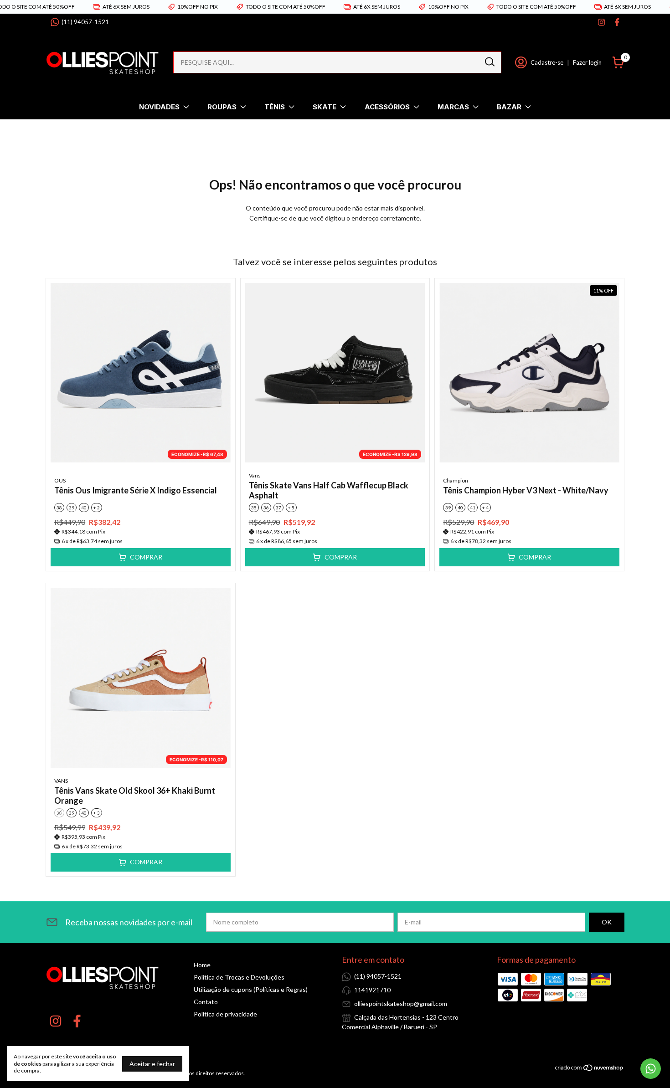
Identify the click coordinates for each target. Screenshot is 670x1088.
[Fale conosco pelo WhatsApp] (650, 1068)
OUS (60, 480)
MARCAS (453, 107)
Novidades (159, 107)
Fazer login (587, 62)
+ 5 (291, 507)
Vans (255, 475)
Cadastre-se (547, 62)
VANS (61, 780)
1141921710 (372, 990)
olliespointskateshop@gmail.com (400, 1003)
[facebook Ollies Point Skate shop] (616, 22)
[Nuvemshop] (589, 1069)
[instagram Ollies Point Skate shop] (601, 22)
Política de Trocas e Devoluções (239, 977)
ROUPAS (222, 107)
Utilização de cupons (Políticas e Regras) (251, 989)
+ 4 (485, 507)
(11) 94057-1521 (85, 22)
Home (202, 965)
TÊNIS (274, 107)
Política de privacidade (225, 1014)
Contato (206, 1002)
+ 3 (96, 813)
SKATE (324, 107)
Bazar (509, 107)
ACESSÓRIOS (387, 107)
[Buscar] (489, 62)
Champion (455, 480)
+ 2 (96, 507)
